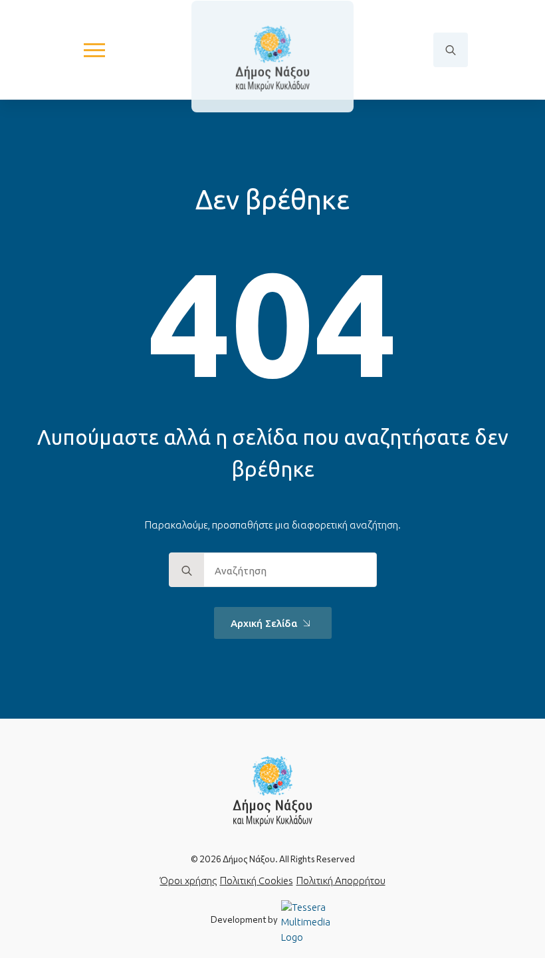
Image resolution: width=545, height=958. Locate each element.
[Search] (186, 570)
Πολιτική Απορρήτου (340, 880)
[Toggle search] (450, 50)
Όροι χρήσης (188, 880)
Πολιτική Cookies (256, 880)
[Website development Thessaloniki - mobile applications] (307, 921)
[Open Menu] (94, 49)
